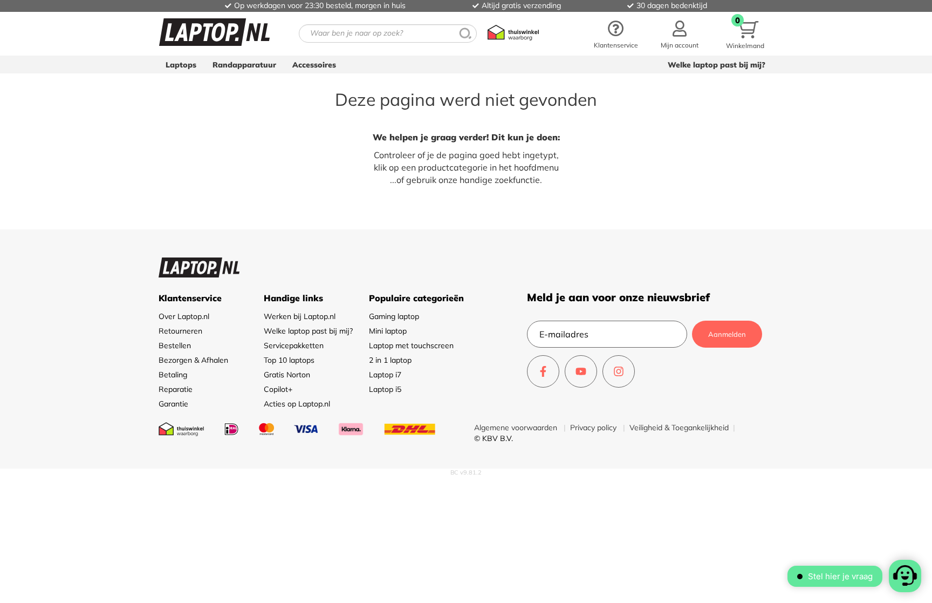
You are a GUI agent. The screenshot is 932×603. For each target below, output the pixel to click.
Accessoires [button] (314, 65)
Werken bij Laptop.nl (299, 316)
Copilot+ (278, 389)
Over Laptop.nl (184, 316)
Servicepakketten (294, 345)
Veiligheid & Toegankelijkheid (679, 427)
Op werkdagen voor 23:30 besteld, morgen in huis (320, 5)
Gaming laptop (394, 316)
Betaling (173, 375)
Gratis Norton (287, 375)
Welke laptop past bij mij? (716, 65)
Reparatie (176, 389)
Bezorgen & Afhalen (193, 360)
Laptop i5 (385, 389)
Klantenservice (616, 45)
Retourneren (180, 331)
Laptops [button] (181, 65)
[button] (679, 33)
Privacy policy (594, 427)
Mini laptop (388, 331)
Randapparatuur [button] (244, 65)
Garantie (173, 404)
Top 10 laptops (289, 360)
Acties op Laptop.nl (297, 404)
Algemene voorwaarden (516, 427)
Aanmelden (727, 334)
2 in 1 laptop (390, 360)
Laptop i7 (385, 375)
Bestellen (175, 345)
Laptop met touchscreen (411, 345)
